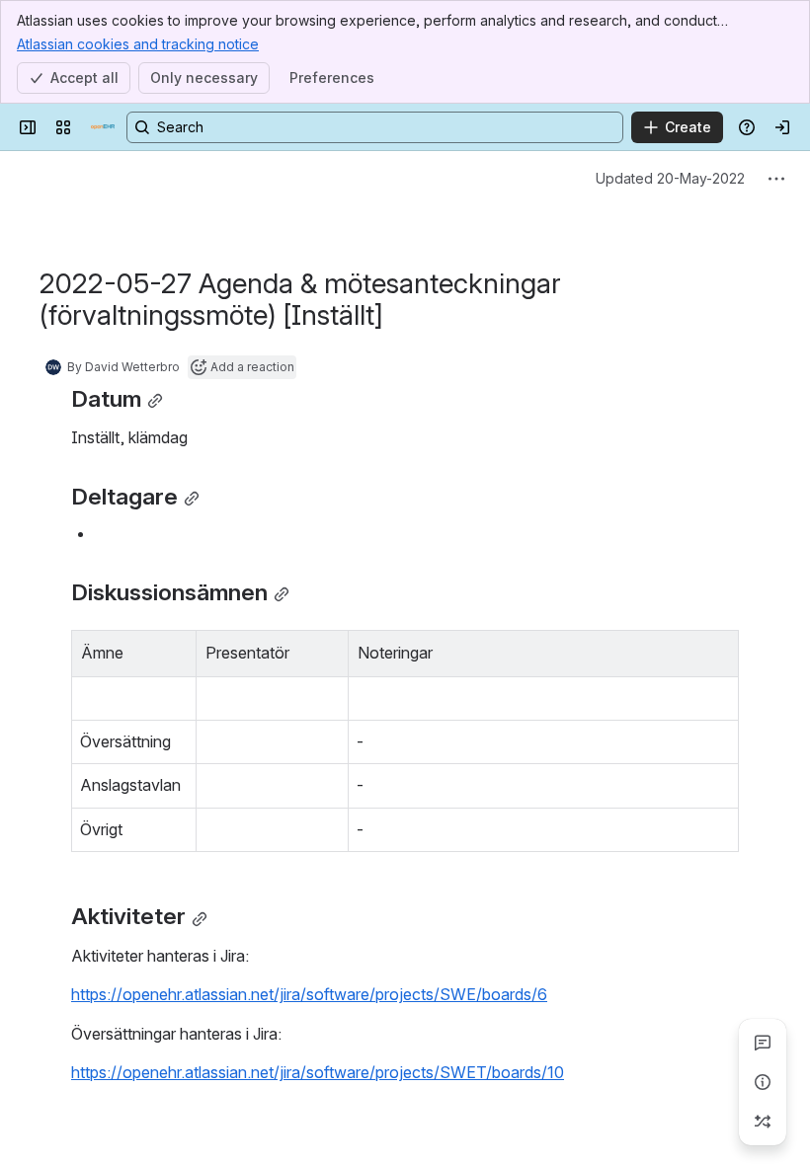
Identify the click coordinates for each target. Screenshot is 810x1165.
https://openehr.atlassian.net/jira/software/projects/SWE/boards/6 (309, 994)
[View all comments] (762, 1042)
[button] (176, 650)
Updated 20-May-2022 (670, 178)
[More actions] (776, 178)
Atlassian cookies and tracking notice (138, 44)
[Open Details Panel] (762, 1082)
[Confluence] (103, 127)
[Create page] (762, 1121)
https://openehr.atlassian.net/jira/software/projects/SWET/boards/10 (317, 1072)
